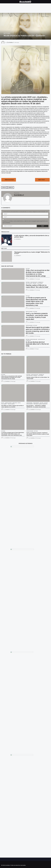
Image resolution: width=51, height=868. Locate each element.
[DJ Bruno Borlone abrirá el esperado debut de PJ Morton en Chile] (13, 345)
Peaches (34, 283)
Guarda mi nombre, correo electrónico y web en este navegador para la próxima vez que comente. (25, 221)
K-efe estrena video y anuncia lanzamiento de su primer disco (31, 236)
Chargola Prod (8, 402)
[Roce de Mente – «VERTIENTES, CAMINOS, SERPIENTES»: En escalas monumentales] (38, 393)
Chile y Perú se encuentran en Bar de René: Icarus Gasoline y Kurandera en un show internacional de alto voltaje (38, 273)
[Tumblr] (7, 863)
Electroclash (29, 283)
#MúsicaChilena (29, 311)
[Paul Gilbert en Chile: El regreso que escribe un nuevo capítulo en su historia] (13, 393)
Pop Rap (46, 402)
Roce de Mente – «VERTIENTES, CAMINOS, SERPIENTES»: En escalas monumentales (36, 406)
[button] (2, 1)
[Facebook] (1, 863)
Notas (2, 402)
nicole (4, 187)
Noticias (7, 33)
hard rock (14, 402)
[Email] (10, 863)
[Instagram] (4, 863)
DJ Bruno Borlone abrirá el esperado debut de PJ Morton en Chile (37, 344)
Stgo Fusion (39, 283)
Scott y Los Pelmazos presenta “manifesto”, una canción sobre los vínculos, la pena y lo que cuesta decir (37, 316)
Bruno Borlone (33, 339)
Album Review (29, 402)
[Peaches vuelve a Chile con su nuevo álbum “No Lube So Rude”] (13, 288)
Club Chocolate (33, 282)
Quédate (10, 187)
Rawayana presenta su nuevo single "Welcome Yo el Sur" (32, 252)
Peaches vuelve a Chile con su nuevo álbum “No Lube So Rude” (37, 286)
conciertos (40, 282)
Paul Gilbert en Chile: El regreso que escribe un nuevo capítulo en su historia (12, 406)
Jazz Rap (41, 402)
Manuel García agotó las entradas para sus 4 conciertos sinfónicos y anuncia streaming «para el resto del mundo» (38, 330)
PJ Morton (28, 340)
